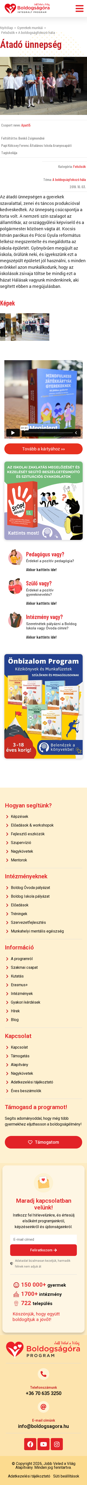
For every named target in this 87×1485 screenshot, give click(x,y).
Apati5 (25, 125)
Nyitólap (6, 27)
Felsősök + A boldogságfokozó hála (28, 32)
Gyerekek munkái (30, 27)
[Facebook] (30, 1444)
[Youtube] (43, 1444)
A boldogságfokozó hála (69, 179)
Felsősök (79, 166)
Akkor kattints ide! (41, 569)
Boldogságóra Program (27, 8)
